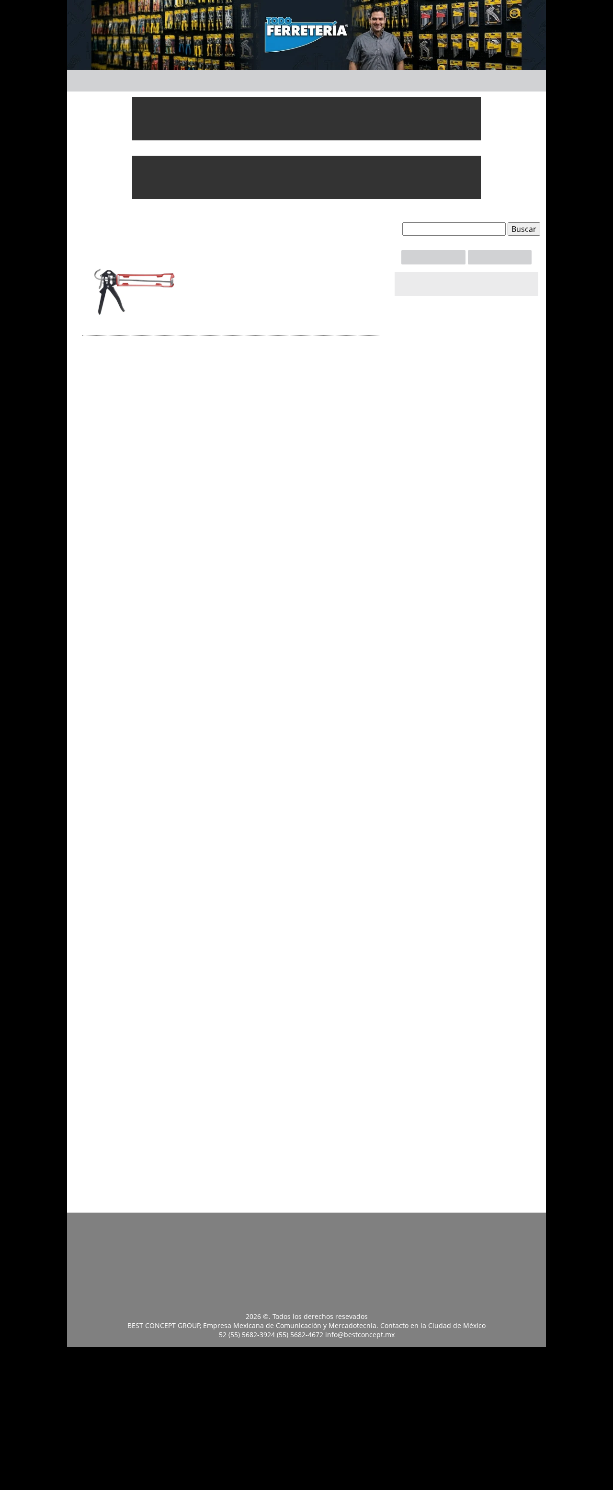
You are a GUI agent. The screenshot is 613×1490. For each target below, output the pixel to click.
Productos (272, 79)
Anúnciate (353, 79)
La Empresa (517, 1224)
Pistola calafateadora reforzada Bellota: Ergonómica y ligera (284, 268)
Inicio (126, 79)
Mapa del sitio (470, 1228)
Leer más (250, 323)
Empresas (192, 79)
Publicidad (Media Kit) (375, 1228)
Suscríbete (433, 257)
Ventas (499, 257)
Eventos (427, 79)
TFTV (488, 79)
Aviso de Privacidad (422, 1228)
